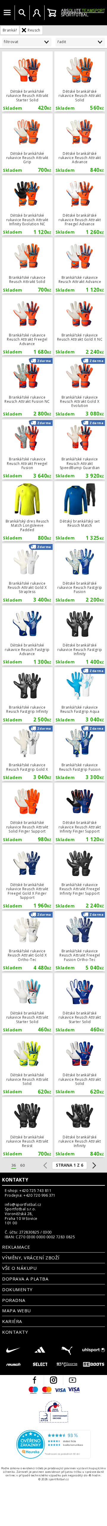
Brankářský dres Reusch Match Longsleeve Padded (27, 511)
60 (22, 1165)
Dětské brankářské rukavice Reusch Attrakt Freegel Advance (79, 205)
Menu (7, 12)
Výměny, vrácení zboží (30, 1258)
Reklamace (16, 1247)
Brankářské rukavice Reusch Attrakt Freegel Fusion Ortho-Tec (79, 941)
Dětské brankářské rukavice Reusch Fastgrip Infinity (79, 635)
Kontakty (15, 1180)
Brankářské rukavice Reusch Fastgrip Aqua (79, 695)
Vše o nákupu (19, 1268)
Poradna (13, 1300)
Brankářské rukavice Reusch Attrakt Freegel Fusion (27, 449)
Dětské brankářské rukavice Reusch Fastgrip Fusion (79, 573)
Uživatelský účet (36, 12)
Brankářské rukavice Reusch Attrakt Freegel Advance (27, 325)
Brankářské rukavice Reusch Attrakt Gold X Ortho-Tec (27, 941)
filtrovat (11, 41)
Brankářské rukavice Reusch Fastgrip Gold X (27, 753)
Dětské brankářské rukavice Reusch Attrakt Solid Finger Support (27, 813)
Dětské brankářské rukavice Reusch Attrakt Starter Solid (27, 81)
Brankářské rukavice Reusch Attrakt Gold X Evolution (79, 387)
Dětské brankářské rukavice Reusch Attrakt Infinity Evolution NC (27, 205)
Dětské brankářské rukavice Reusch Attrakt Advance (79, 144)
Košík (51, 12)
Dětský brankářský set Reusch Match (79, 511)
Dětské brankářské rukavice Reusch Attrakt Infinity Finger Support (79, 813)
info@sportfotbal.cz (23, 1204)
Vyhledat (22, 12)
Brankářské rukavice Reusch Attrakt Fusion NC (27, 387)
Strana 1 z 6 (69, 1165)
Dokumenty (17, 1289)
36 (13, 1165)
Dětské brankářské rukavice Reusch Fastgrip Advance (27, 635)
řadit (61, 41)
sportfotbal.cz (83, 12)
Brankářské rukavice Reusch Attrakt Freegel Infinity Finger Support (79, 877)
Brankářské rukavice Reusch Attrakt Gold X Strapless (27, 573)
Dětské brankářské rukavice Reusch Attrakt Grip (27, 144)
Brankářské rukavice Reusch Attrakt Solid (27, 265)
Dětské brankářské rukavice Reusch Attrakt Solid (79, 81)
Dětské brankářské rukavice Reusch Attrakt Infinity (79, 1127)
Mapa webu (16, 1310)
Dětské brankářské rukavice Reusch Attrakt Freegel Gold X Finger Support (27, 877)
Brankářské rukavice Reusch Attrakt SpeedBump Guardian (79, 449)
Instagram (53, 1380)
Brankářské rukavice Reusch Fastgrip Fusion (79, 753)
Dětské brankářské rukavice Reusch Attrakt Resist (27, 1127)
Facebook (34, 1380)
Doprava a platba (25, 1279)
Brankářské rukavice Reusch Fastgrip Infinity (27, 695)
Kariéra (12, 1321)
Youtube (72, 1380)
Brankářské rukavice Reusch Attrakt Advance (79, 265)
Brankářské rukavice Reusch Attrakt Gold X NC (79, 325)
